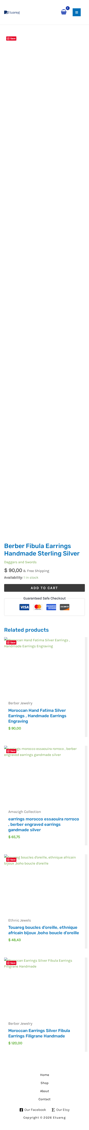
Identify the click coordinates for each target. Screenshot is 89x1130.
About (44, 1091)
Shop (44, 1083)
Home (44, 1075)
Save (13, 38)
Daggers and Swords (20, 562)
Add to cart (44, 588)
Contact (44, 1099)
